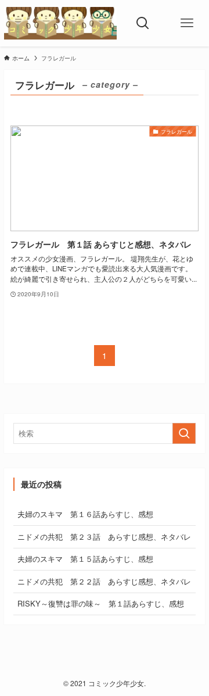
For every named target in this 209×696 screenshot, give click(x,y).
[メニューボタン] (187, 23)
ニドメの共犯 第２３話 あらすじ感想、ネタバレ (104, 536)
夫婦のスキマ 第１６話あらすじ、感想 (85, 513)
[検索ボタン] (143, 23)
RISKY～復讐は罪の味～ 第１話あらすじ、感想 (100, 603)
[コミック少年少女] (60, 23)
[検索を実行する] (184, 433)
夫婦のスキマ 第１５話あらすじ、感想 (85, 558)
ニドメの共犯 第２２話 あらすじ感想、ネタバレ (104, 581)
